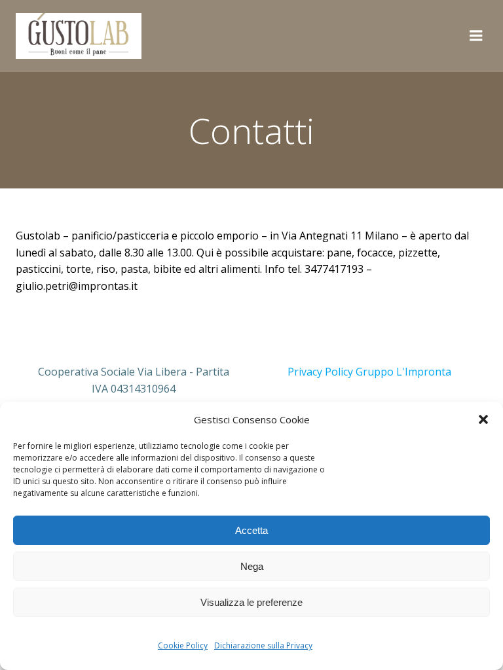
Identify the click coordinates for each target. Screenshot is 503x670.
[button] (483, 419)
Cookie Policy (183, 645)
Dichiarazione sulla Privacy (263, 645)
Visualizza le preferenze (251, 602)
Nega (251, 566)
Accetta (251, 530)
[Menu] (476, 36)
